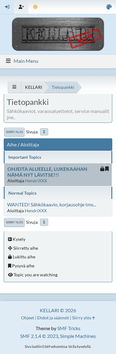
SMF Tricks (68, 328)
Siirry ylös (14, 222)
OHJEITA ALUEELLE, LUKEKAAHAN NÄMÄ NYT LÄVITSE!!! (47, 172)
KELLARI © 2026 (58, 310)
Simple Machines (78, 336)
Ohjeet (27, 317)
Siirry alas (14, 132)
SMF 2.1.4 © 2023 (39, 336)
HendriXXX (36, 180)
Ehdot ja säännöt (53, 317)
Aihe (12, 144)
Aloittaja (29, 144)
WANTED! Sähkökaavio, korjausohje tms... (51, 204)
